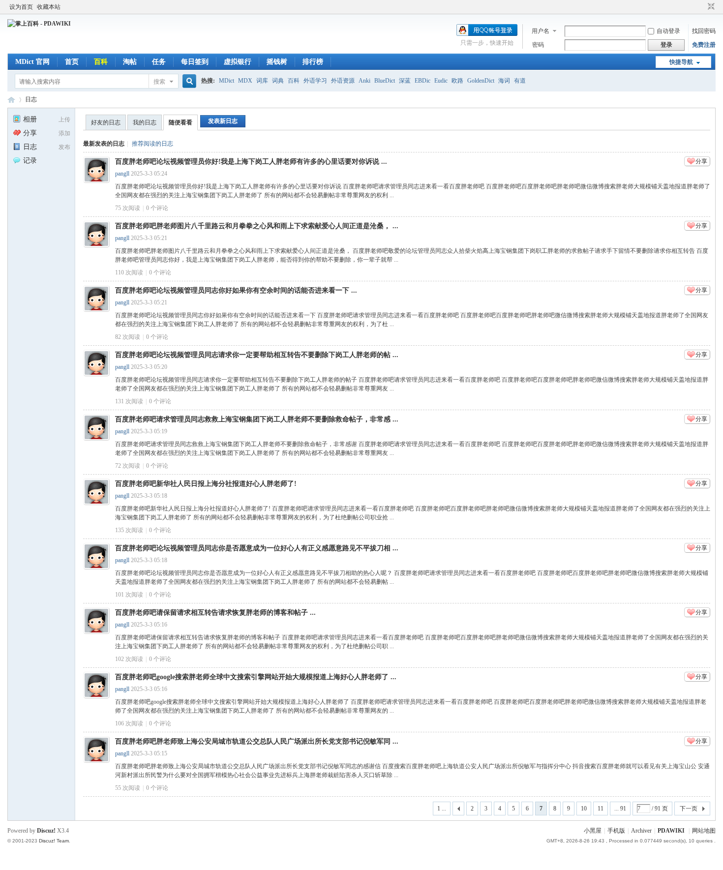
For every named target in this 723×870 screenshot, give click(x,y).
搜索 (159, 81)
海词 (504, 80)
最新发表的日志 (103, 143)
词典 (278, 80)
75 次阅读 (127, 208)
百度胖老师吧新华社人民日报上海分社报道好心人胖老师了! (206, 483)
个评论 (157, 208)
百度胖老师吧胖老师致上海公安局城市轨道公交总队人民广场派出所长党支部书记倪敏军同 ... (256, 741)
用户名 (540, 31)
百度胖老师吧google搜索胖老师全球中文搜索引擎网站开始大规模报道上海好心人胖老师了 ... (255, 677)
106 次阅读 (129, 723)
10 (584, 808)
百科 (101, 61)
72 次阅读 (127, 465)
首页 (72, 61)
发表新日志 (223, 121)
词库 (262, 80)
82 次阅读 (127, 336)
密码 (538, 44)
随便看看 (180, 122)
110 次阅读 (129, 272)
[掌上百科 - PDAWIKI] (39, 23)
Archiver (641, 830)
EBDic (422, 80)
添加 (64, 133)
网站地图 (704, 830)
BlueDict (384, 80)
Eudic (441, 80)
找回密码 (704, 31)
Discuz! (46, 830)
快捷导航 (681, 62)
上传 (64, 119)
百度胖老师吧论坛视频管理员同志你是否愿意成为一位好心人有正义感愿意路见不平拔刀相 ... (256, 548)
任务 (159, 61)
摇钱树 (277, 61)
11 (600, 808)
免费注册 (704, 44)
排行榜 (312, 61)
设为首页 (21, 6)
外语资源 (343, 80)
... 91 (620, 808)
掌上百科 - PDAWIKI (11, 99)
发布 (64, 147)
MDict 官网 (32, 61)
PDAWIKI (671, 830)
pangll (122, 173)
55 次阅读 (127, 787)
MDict (226, 80)
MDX (245, 80)
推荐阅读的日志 (152, 143)
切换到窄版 (710, 6)
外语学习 (315, 80)
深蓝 (405, 80)
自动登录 (668, 31)
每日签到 (195, 61)
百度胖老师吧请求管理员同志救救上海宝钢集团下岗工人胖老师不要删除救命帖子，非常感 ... (256, 419)
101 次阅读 (129, 594)
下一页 (688, 808)
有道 (520, 80)
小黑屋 (593, 830)
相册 (30, 119)
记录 (30, 160)
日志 (31, 99)
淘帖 (130, 61)
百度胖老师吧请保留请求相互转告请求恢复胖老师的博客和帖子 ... (215, 612)
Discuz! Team (54, 840)
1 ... (441, 808)
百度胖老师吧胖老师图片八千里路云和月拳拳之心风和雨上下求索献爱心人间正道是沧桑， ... (256, 226)
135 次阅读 (129, 530)
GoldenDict (480, 80)
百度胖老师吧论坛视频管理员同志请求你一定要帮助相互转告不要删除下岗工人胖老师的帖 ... (256, 355)
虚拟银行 (237, 61)
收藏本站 (48, 6)
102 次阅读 (129, 659)
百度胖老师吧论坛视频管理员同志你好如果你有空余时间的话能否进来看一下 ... (236, 290)
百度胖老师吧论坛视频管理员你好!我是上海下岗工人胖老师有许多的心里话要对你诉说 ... (251, 161)
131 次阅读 (129, 401)
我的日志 (144, 122)
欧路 (457, 80)
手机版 (616, 830)
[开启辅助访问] (701, 6)
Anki (364, 80)
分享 (30, 133)
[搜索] (188, 81)
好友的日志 (105, 122)
